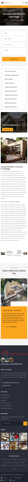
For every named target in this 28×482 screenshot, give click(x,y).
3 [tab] (17, 305)
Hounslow (9, 459)
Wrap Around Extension (11, 107)
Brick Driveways (9, 79)
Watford (19, 459)
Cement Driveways (9, 83)
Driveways (4, 400)
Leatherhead (4, 465)
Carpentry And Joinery (7, 406)
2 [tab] (15, 305)
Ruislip (17, 462)
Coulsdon (14, 468)
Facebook (4, 478)
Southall (13, 462)
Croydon (25, 465)
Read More (9, 255)
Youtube (4, 480)
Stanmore (9, 462)
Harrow (17, 465)
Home (5, 20)
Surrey (4, 462)
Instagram (19, 478)
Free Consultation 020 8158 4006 (14, 6)
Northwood (22, 462)
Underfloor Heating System (12, 75)
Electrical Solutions (6, 403)
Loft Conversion (5, 398)
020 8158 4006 (17, 364)
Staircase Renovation (10, 71)
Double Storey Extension (11, 95)
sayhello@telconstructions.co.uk (10, 382)
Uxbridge (24, 459)
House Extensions (6, 395)
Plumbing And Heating (7, 408)
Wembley (15, 459)
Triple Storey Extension (11, 91)
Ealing (21, 465)
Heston (9, 465)
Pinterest (13, 480)
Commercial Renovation (11, 87)
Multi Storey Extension (10, 103)
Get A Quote (7, 129)
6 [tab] (22, 305)
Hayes (13, 465)
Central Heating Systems (19, 252)
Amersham (4, 459)
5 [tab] (20, 305)
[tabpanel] (14, 319)
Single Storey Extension (11, 99)
